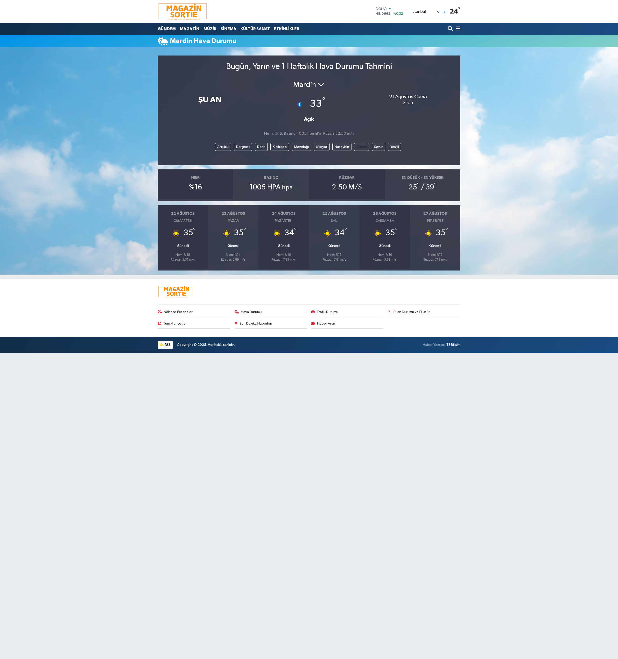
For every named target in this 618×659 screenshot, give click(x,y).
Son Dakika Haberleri (255, 323)
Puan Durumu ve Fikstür (411, 312)
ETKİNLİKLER (286, 29)
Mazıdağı (301, 147)
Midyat (321, 147)
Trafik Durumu (327, 312)
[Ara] (451, 29)
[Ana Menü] (457, 29)
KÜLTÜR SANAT (255, 29)
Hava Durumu (251, 312)
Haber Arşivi (326, 323)
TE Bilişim (453, 345)
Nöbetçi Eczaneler (178, 312)
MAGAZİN (189, 29)
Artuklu (223, 147)
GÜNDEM (167, 29)
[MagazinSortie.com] (183, 11)
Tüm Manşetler (175, 323)
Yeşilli (394, 147)
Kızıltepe (280, 147)
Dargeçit (243, 147)
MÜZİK (210, 29)
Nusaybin (342, 147)
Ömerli (362, 147)
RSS (167, 345)
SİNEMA (228, 29)
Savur (378, 147)
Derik (261, 147)
